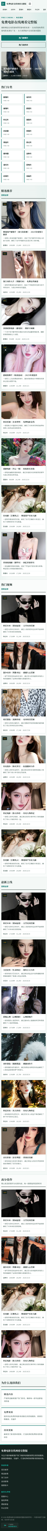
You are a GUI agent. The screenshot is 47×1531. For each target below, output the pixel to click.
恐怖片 (5, 1027)
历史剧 (5, 526)
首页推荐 (4, 1469)
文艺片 (5, 981)
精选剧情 (4, 1473)
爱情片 (21, 9)
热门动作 (4, 1477)
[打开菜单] (29, 3)
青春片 (5, 573)
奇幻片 (5, 730)
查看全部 (4, 195)
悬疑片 (29, 9)
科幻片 (37, 9)
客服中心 (4, 1496)
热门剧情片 (23, 38)
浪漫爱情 (4, 1481)
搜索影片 (4, 1485)
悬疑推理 (4, 1504)
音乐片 (5, 1168)
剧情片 (5, 9)
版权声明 (4, 1500)
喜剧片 (5, 479)
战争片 (5, 683)
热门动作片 (23, 45)
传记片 (5, 824)
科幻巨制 (4, 1508)
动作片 (13, 9)
